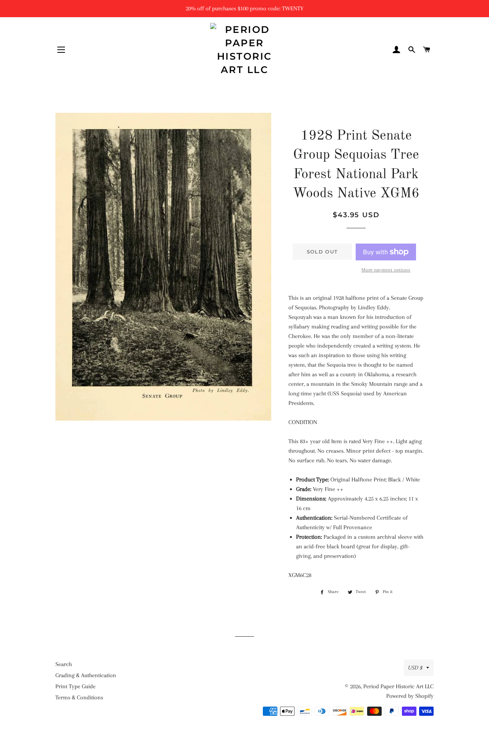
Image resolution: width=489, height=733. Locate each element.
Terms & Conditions (79, 697)
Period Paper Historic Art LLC (398, 686)
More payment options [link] (385, 270)
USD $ (415, 667)
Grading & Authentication (85, 675)
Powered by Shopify (410, 695)
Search (63, 664)
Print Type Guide (75, 686)
